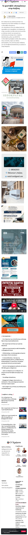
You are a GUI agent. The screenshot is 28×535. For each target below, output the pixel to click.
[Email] (12, 12)
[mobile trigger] (2, 1)
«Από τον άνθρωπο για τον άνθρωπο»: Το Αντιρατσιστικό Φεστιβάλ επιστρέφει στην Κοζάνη (12, 372)
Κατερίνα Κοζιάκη (24, 466)
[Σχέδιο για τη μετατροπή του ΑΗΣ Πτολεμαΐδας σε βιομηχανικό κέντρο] (23, 417)
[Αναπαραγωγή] (3, 311)
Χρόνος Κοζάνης (11, 16)
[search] (22, 1)
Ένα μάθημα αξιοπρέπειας (9, 377)
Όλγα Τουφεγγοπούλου (19, 476)
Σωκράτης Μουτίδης (24, 455)
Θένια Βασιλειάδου (18, 466)
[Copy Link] (14, 12)
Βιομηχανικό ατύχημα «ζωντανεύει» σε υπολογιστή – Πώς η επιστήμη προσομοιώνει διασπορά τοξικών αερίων (12, 382)
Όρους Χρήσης (7, 532)
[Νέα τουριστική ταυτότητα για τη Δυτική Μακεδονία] (23, 409)
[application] (14, 305)
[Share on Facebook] (7, 12)
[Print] (16, 12)
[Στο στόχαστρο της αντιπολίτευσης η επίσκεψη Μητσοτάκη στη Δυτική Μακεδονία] (23, 399)
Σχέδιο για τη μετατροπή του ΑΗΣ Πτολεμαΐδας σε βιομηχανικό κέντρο (9, 417)
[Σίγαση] (22, 311)
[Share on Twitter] (9, 12)
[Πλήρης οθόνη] (24, 311)
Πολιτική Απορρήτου (13, 531)
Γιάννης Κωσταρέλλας (19, 455)
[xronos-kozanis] (12, 1)
